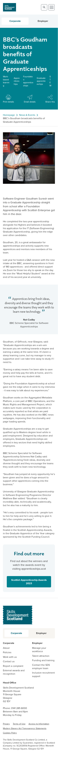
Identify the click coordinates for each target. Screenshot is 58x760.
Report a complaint (13, 666)
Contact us (8, 661)
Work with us (10, 657)
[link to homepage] (9, 7)
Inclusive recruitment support (43, 674)
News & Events (27, 115)
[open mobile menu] (51, 7)
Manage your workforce (39, 649)
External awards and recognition (14, 672)
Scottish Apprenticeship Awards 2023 (27, 581)
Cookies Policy (10, 732)
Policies (7, 652)
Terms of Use (19, 723)
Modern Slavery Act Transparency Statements (24, 728)
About (6, 648)
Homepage (9, 115)
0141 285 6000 (19, 708)
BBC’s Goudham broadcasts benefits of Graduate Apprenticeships (24, 120)
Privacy (6, 723)
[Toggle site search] (44, 7)
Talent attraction (40, 656)
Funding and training (43, 660)
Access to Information (39, 723)
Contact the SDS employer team (41, 666)
